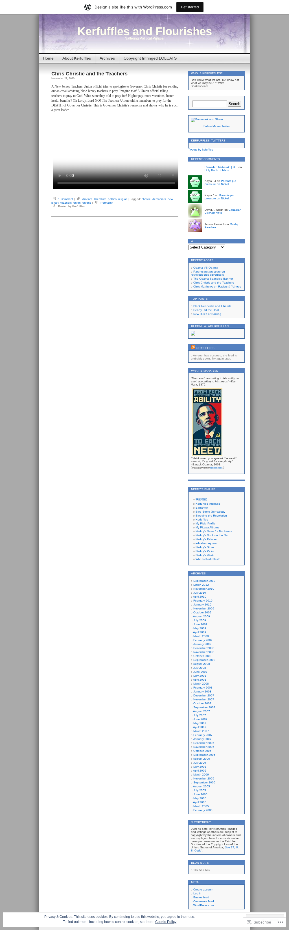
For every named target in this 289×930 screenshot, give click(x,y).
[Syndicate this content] (193, 348)
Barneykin (202, 507)
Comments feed (203, 901)
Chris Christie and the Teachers (89, 74)
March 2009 (201, 636)
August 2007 (201, 711)
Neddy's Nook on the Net (212, 535)
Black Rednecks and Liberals (212, 306)
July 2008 (199, 667)
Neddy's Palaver (206, 539)
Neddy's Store (205, 547)
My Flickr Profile (206, 523)
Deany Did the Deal (206, 310)
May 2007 (199, 723)
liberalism (100, 199)
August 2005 (201, 786)
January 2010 (202, 604)
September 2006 (204, 754)
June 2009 (200, 624)
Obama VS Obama (205, 267)
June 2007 (200, 719)
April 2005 (199, 802)
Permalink (106, 202)
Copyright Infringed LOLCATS (150, 58)
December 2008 (203, 648)
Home (48, 58)
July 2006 (199, 762)
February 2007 (203, 735)
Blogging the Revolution (211, 515)
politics (112, 199)
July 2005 (199, 790)
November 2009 (203, 608)
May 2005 (199, 798)
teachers (66, 202)
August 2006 (201, 758)
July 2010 (199, 592)
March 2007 (201, 731)
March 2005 (201, 806)
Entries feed (201, 897)
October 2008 (202, 655)
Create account (203, 889)
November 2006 (203, 746)
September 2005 (204, 782)
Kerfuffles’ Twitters (208, 140)
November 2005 (203, 778)
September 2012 (204, 580)
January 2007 (202, 738)
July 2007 (199, 715)
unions (86, 202)
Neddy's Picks (205, 551)
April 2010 (199, 596)
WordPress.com (203, 905)
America (87, 199)
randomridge (216, 468)
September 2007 (204, 707)
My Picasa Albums (207, 527)
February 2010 (203, 600)
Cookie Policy (165, 922)
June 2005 (200, 794)
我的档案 (201, 499)
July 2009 (199, 620)
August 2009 (201, 616)
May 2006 (199, 766)
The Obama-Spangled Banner (213, 278)
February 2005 (203, 810)
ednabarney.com (206, 543)
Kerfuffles (205, 348)
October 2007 (202, 703)
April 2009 (199, 632)
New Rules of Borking (207, 313)
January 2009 (202, 644)
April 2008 (199, 679)
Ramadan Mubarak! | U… (221, 167)
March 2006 (201, 774)
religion (123, 199)
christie (146, 199)
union (77, 202)
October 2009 (202, 612)
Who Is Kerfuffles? (208, 559)
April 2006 (199, 770)
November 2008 (203, 652)
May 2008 (199, 675)
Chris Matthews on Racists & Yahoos (217, 286)
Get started (190, 7)
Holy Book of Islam (217, 170)
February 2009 (203, 640)
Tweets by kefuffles (200, 149)
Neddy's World (205, 555)
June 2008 (200, 671)
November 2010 (203, 588)
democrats (159, 199)
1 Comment (65, 199)
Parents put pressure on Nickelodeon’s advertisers (208, 273)
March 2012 (201, 584)
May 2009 (199, 628)
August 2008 (201, 663)
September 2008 (204, 659)
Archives (107, 58)
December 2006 (203, 742)
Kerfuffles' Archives (208, 503)
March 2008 (201, 683)
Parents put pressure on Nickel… (220, 182)
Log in (197, 893)
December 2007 (203, 695)
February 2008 (203, 687)
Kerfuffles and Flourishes (144, 31)
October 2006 (202, 750)
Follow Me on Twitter (216, 126)
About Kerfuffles (76, 58)
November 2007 (203, 699)
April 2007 (199, 727)
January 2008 (202, 691)
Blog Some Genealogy (210, 511)
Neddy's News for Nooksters (214, 531)
